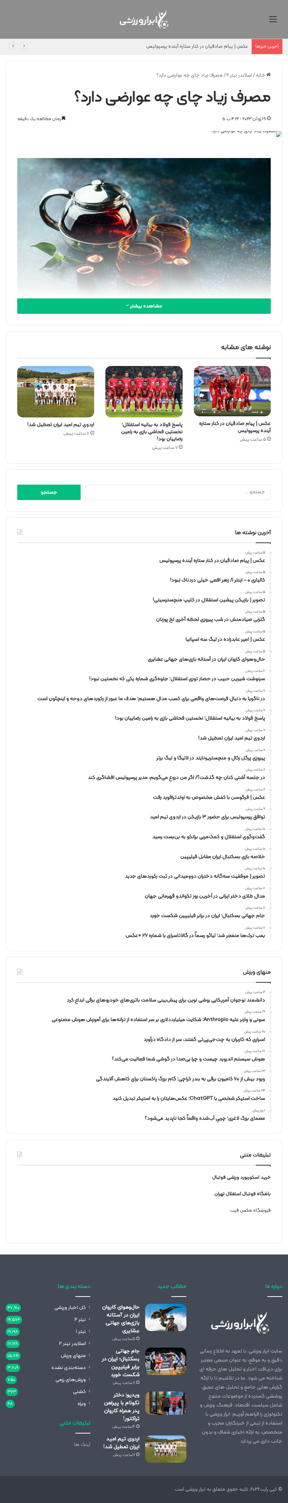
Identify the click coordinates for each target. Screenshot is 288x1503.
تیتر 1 (81, 1332)
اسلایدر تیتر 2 (239, 75)
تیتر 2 (80, 1320)
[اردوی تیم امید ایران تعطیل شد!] (55, 391)
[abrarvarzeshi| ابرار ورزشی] (144, 19)
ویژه (82, 1404)
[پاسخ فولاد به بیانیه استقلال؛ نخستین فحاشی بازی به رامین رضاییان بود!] (143, 391)
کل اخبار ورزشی (70, 1308)
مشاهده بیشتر (145, 306)
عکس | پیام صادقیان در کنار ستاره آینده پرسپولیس (197, 46)
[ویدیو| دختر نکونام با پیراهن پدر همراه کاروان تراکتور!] (165, 1403)
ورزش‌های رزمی (71, 1380)
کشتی (79, 1392)
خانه (261, 75)
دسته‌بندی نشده (68, 1368)
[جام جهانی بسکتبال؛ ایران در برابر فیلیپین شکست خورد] (165, 1361)
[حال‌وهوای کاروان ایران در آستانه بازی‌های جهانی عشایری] (165, 1317)
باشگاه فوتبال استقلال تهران (242, 1194)
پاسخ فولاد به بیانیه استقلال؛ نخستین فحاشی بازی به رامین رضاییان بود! (152, 432)
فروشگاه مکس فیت (250, 1210)
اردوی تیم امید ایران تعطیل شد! (60, 425)
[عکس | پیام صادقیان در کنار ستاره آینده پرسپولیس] (232, 391)
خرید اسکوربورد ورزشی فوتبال (241, 1177)
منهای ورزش (73, 1356)
